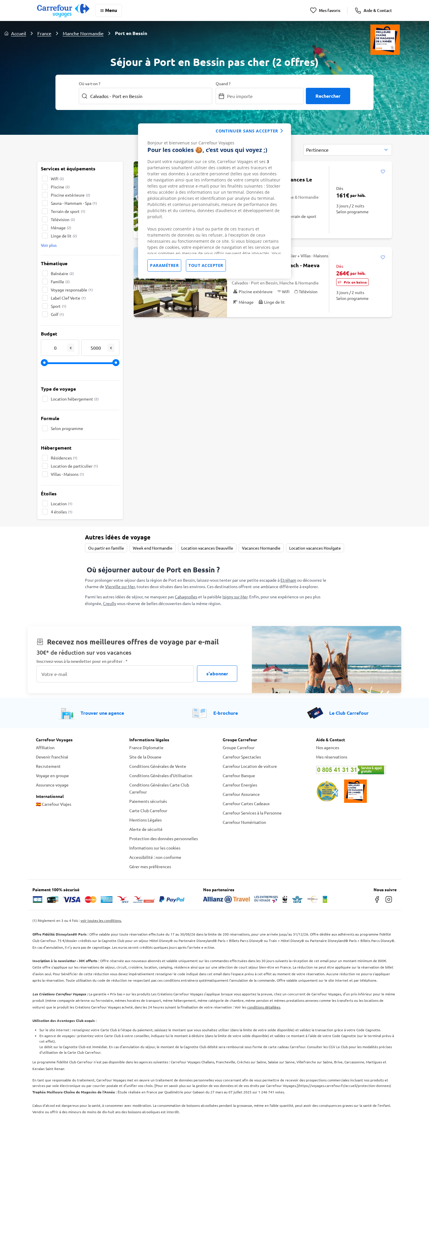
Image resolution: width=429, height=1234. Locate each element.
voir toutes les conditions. (101, 920)
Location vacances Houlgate (315, 547)
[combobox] (348, 149)
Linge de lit (64, 235)
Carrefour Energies (240, 784)
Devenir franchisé (52, 756)
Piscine (60, 186)
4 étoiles (61, 511)
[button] (169, 308)
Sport (58, 306)
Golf (57, 314)
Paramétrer (164, 265)
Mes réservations (331, 756)
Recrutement (48, 766)
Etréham (288, 580)
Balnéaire (62, 273)
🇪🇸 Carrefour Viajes (53, 804)
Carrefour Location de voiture (250, 766)
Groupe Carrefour (238, 747)
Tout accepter (206, 265)
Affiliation (45, 747)
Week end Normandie (152, 547)
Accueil (18, 33)
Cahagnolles (186, 596)
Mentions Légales (145, 819)
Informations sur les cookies (154, 847)
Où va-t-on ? (89, 83)
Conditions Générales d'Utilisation (160, 775)
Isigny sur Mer (234, 596)
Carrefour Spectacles (242, 756)
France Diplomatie (146, 747)
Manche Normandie (83, 33)
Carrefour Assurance (241, 794)
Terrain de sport (68, 211)
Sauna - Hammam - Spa (74, 203)
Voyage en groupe (52, 775)
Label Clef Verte (68, 297)
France (44, 33)
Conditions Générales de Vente (157, 766)
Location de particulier (74, 466)
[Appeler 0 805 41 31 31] (354, 770)
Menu (111, 10)
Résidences (64, 457)
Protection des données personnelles (163, 838)
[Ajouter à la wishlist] (382, 172)
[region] (214, 201)
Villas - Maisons (67, 474)
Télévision (63, 219)
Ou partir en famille (106, 547)
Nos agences (327, 747)
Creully (109, 603)
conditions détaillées (263, 1007)
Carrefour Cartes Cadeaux (246, 803)
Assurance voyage (52, 784)
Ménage (61, 227)
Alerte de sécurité (146, 829)
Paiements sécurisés (148, 801)
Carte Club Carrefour (148, 810)
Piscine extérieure (70, 194)
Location (61, 503)
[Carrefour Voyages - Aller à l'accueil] (63, 10)
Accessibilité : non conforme (155, 857)
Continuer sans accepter (247, 131)
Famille (60, 281)
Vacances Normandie (261, 547)
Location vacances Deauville (207, 547)
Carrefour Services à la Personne (252, 812)
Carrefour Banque (239, 775)
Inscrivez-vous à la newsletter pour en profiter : (82, 661)
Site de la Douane (145, 756)
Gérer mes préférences (150, 866)
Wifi (57, 178)
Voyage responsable (72, 289)
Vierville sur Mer (120, 586)
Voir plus (49, 245)
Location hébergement (75, 398)
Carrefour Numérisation (244, 822)
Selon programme (67, 428)
